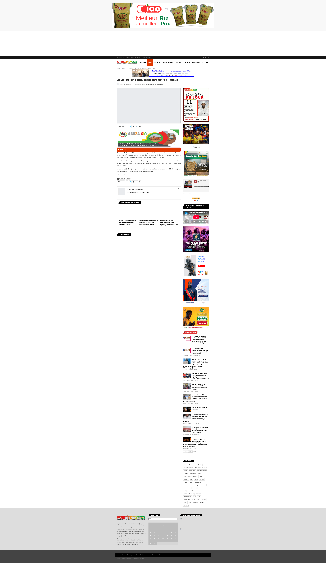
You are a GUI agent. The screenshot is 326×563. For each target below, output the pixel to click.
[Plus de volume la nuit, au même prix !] (187, 409)
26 (167, 541)
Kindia (194, 488)
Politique (178, 62)
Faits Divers (196, 62)
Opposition (198, 493)
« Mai (149, 546)
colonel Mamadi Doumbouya (190, 476)
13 (171, 535)
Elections (202, 479)
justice (198, 485)
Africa (185, 464)
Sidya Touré (187, 499)
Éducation (202, 502)
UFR (190, 502)
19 (167, 538)
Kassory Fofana (187, 488)
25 (163, 541)
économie (186, 505)
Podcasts (191, 193)
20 (171, 538)
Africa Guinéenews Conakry (201, 467)
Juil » (153, 546)
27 (171, 541)
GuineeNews (185, 193)
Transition (203, 499)
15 (150, 538)
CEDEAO (186, 473)
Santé (199, 496)
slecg (198, 499)
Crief (191, 479)
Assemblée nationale (202, 470)
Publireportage (120, 57)
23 (154, 541)
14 (175, 535)
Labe (199, 488)
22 (150, 541)
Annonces (157, 62)
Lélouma (204, 488)
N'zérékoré (191, 493)
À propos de (120, 555)
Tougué (128, 178)
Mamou (201, 490)
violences (195, 502)
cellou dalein (193, 473)
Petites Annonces (146, 57)
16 (154, 538)
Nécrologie (138, 57)
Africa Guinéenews (188, 467)
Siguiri (193, 499)
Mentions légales (129, 555)
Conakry (201, 476)
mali (185, 490)
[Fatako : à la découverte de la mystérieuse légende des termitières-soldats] (128, 212)
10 (159, 535)
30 (154, 543)
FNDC (185, 482)
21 (175, 538)
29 (150, 543)
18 (163, 538)
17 (158, 538)
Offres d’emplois (130, 57)
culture (196, 479)
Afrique (185, 470)
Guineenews (187, 485)
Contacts (154, 555)
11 (163, 535)
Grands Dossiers (168, 62)
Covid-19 (123, 178)
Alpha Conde (192, 470)
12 (167, 535)
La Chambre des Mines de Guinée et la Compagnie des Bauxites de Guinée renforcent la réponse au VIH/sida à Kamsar (195, 398)
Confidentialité (163, 555)
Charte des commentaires (143, 555)
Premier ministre (187, 496)
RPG (194, 496)
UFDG (185, 502)
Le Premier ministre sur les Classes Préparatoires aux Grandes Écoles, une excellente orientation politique (196, 418)
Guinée (193, 485)
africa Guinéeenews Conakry (195, 464)
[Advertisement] (163, 43)
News (150, 62)
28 (175, 541)
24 (159, 541)
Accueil (143, 62)
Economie (187, 62)
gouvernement (198, 482)
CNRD (199, 473)
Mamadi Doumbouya (193, 490)
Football (190, 482)
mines (185, 493)
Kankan (204, 485)
